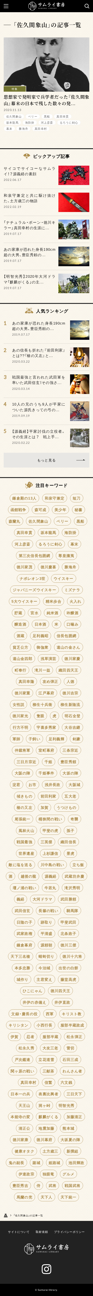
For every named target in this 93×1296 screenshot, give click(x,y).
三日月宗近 (26, 761)
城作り (23, 979)
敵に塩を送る (20, 864)
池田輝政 (76, 1162)
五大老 (70, 796)
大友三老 (50, 1047)
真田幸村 (41, 128)
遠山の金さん (68, 647)
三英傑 (47, 841)
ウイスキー (63, 578)
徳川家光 (20, 715)
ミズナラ (72, 589)
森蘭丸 (15, 521)
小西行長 (44, 1025)
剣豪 (77, 738)
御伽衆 (42, 647)
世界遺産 (26, 853)
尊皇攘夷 (66, 555)
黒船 (47, 116)
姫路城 (55, 1162)
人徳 (71, 681)
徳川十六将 (72, 956)
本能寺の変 (20, 1116)
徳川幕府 (44, 1139)
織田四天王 (68, 670)
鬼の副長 (16, 1162)
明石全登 (72, 715)
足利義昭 (40, 635)
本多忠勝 (22, 967)
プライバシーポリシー (69, 1231)
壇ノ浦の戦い (25, 887)
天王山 (24, 1105)
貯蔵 (18, 612)
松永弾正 (74, 1036)
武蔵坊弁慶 (74, 876)
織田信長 (68, 841)
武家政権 (24, 933)
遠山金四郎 (22, 658)
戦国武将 (72, 1185)
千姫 (49, 761)
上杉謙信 (50, 853)
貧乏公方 (21, 647)
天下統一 (68, 1197)
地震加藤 (46, 1128)
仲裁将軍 (22, 750)
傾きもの (24, 796)
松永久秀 (26, 1047)
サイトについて (19, 1231)
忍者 (31, 1036)
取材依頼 (42, 1231)
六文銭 (66, 1082)
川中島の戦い (52, 864)
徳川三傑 (68, 945)
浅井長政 (53, 784)
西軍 (50, 1013)
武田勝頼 (68, 899)
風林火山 (26, 830)
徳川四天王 (60, 990)
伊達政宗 (26, 1173)
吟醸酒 (73, 612)
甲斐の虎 (50, 830)
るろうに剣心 (69, 122)
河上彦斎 (47, 122)
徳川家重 (22, 692)
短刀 (77, 498)
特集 (15, 89)
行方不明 (21, 727)
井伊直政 (62, 1002)
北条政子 (68, 933)
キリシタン (18, 1025)
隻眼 (41, 715)
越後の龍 (29, 876)
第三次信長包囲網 (34, 555)
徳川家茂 (24, 566)
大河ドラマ (42, 899)
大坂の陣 (70, 773)
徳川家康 (21, 1139)
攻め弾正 (50, 681)
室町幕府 (46, 750)
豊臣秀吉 (20, 1185)
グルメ (68, 1173)
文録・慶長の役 (24, 1013)
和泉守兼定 (54, 498)
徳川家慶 (72, 658)
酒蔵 (21, 635)
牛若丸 (50, 887)
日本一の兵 (20, 1093)
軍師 (17, 738)
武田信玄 (22, 910)
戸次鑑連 (22, 1059)
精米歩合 (53, 601)
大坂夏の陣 (70, 1139)
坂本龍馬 (12, 122)
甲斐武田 (68, 922)
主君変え (44, 979)
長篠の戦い (48, 910)
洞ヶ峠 (44, 1105)
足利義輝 (56, 738)
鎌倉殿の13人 (24, 498)
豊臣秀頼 (68, 761)
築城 (36, 1162)
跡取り (47, 922)
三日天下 (74, 1093)
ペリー (32, 116)
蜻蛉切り (46, 956)
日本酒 (40, 624)
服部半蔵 (50, 1036)
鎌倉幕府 (24, 945)
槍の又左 (24, 807)
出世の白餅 (68, 967)
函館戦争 (18, 509)
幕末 (9, 128)
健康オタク (24, 1151)
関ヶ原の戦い (22, 1071)
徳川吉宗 (70, 692)
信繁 (49, 1082)
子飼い (34, 738)
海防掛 (29, 122)
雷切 (71, 1047)
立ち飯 (78, 864)
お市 (33, 784)
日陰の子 (24, 922)
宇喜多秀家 (46, 727)
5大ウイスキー (24, 601)
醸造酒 (20, 624)
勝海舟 (23, 128)
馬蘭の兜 (24, 1197)
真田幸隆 (26, 681)
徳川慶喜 (48, 566)
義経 (21, 899)
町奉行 (21, 670)
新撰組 (73, 1151)
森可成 (40, 509)
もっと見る (46, 460)
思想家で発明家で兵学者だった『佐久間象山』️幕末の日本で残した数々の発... (46, 100)
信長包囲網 (66, 635)
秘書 (79, 509)
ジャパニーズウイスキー (34, 589)
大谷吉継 (72, 727)
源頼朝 (47, 945)
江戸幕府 (46, 692)
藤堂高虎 (68, 979)
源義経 (51, 876)
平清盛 (47, 933)
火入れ (76, 601)
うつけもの (66, 807)
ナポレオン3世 (33, 578)
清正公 (24, 1128)
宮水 (34, 612)
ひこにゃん (32, 990)
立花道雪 (46, 1059)
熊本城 (68, 1128)
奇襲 (75, 818)
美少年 (60, 509)
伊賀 (15, 1036)
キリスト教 (72, 1013)
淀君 (17, 784)
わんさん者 (72, 1071)
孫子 (71, 830)
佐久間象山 (14, 116)
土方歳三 (50, 1151)
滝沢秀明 (72, 887)
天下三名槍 (20, 956)
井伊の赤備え (34, 1002)
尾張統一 (22, 818)
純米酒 (53, 612)
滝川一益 (42, 670)
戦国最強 (24, 841)
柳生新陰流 (70, 704)
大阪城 (74, 784)
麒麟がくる (48, 1116)
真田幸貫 (62, 116)
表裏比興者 (48, 1093)
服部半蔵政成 (72, 1025)
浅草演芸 (48, 658)
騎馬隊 (73, 910)
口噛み (73, 624)
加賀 (45, 807)
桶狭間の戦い (50, 818)
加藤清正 (74, 1116)
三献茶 (49, 1071)
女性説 (19, 704)
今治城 (44, 967)
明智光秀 (66, 1105)
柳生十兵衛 (42, 704)
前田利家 (48, 796)
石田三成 (70, 1059)
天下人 (47, 1197)
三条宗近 (70, 750)
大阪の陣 (22, 773)
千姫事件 (46, 773)
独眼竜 (49, 1173)
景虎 (71, 853)
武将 (53, 1185)
